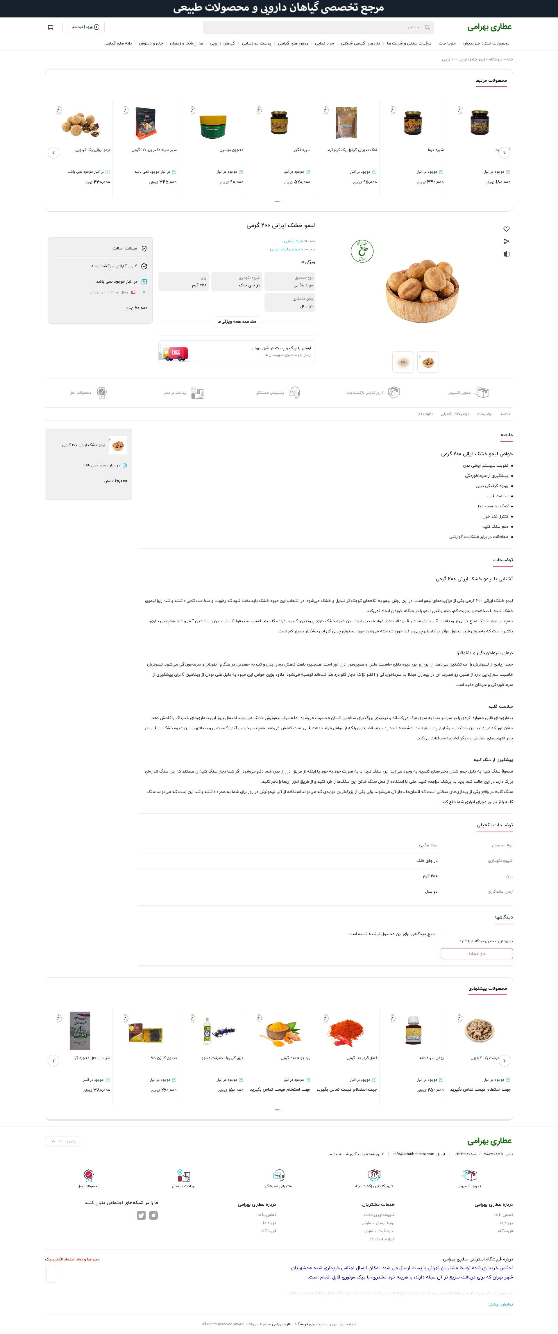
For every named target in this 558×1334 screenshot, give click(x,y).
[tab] (505, 414)
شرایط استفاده (382, 1239)
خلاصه (505, 414)
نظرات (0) (425, 414)
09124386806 (466, 1154)
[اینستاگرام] (153, 1215)
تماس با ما (503, 1215)
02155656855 (491, 1154)
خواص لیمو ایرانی (285, 249)
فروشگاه (495, 59)
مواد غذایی (293, 241)
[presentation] (504, 152)
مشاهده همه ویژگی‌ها (236, 321)
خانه (509, 59)
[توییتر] (141, 1215)
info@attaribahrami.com (414, 1154)
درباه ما (506, 1223)
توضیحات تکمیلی (455, 414)
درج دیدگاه (477, 953)
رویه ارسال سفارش (378, 1223)
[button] (282, 201)
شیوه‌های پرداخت (379, 1215)
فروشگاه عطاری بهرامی (290, 1324)
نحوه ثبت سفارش (379, 1231)
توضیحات (484, 414)
